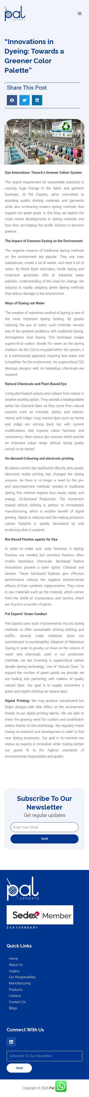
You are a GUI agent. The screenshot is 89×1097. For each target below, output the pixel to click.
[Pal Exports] (15, 13)
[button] (12, 100)
